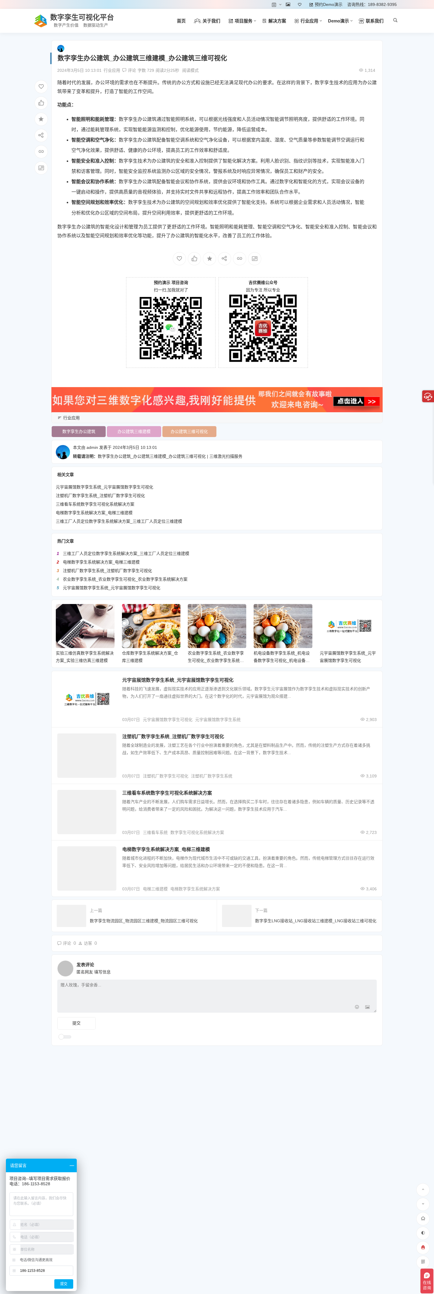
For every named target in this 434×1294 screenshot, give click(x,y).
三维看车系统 (155, 832)
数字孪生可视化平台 (82, 17)
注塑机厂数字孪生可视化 (165, 776)
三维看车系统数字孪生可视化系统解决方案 (95, 504)
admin (92, 447)
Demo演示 (338, 20)
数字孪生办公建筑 (137, 119)
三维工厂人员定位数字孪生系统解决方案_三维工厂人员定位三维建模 (119, 521)
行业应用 (112, 70)
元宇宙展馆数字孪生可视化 (167, 719)
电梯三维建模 (155, 889)
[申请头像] (370, 966)
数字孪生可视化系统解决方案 (197, 832)
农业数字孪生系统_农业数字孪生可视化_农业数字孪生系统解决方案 (125, 579)
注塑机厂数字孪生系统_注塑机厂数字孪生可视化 (100, 495)
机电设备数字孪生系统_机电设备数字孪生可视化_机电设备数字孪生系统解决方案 (282, 660)
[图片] (367, 1007)
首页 (181, 20)
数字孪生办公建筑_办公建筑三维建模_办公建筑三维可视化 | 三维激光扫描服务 (170, 456)
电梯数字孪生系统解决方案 (195, 889)
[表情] (357, 1007)
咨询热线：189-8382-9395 (372, 4)
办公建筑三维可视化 (189, 431)
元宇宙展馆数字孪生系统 (218, 719)
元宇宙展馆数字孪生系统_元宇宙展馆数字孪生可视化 (104, 487)
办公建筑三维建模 (134, 431)
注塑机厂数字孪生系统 (211, 776)
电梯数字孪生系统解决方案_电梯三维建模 (94, 512)
